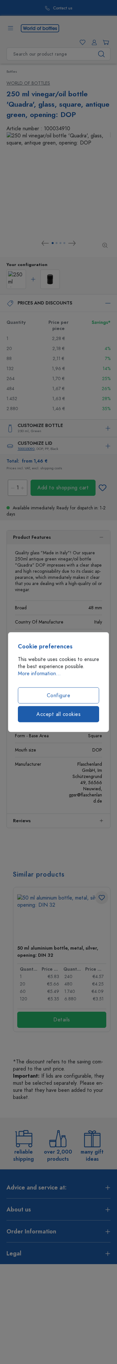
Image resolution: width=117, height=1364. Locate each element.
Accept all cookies (58, 714)
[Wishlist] (81, 42)
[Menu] (10, 28)
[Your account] (93, 42)
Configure (59, 695)
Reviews (22, 821)
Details (61, 1019)
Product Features (32, 537)
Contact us (62, 8)
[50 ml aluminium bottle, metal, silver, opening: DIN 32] (61, 917)
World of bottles (28, 83)
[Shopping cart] (104, 42)
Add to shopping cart (63, 487)
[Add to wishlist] (102, 488)
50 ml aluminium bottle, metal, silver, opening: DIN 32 (57, 951)
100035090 (26, 448)
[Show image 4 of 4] (64, 243)
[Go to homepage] (40, 27)
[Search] (101, 54)
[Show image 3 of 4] (60, 243)
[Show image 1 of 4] (53, 243)
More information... (39, 673)
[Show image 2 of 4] (57, 243)
